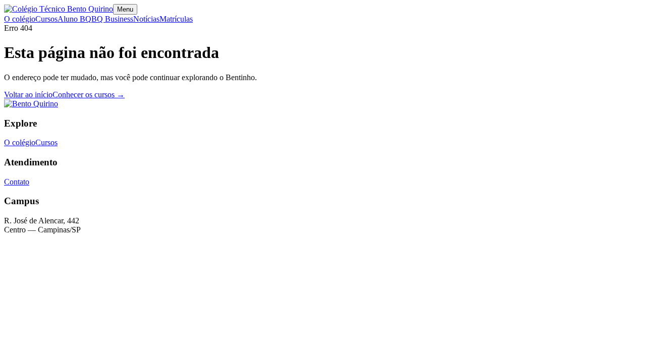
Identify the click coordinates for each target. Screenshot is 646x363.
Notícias (146, 19)
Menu (125, 9)
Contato (16, 181)
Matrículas (176, 19)
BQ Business (112, 19)
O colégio (19, 19)
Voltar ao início (28, 94)
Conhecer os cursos (88, 94)
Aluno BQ (74, 19)
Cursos (46, 19)
